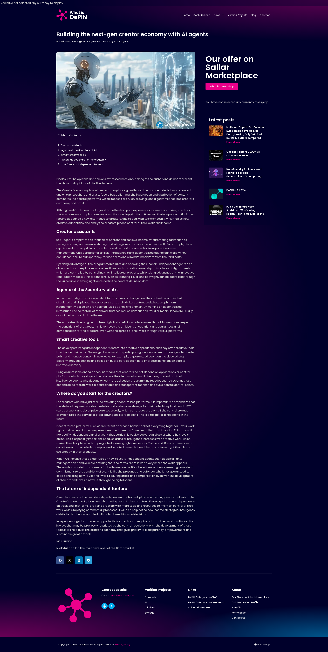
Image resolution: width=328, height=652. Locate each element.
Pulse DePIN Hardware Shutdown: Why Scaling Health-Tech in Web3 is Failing (245, 210)
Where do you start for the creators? (84, 159)
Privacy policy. (123, 644)
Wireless (150, 607)
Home (186, 15)
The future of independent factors (82, 164)
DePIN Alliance (202, 15)
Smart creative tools (73, 155)
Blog (253, 15)
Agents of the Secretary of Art (79, 150)
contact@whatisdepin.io (121, 595)
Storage (149, 612)
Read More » (233, 142)
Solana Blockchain (199, 607)
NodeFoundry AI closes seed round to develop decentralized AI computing (244, 173)
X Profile (236, 607)
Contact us (238, 618)
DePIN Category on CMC (202, 597)
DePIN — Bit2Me (236, 190)
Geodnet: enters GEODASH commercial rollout (243, 153)
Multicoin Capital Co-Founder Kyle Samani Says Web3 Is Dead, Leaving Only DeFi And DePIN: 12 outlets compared (245, 132)
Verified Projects (237, 15)
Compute (150, 597)
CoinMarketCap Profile (245, 602)
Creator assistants (72, 145)
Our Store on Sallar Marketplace (250, 597)
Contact (265, 15)
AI (146, 602)
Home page (239, 612)
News (217, 15)
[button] (60, 560)
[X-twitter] (111, 606)
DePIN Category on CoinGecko (206, 602)
